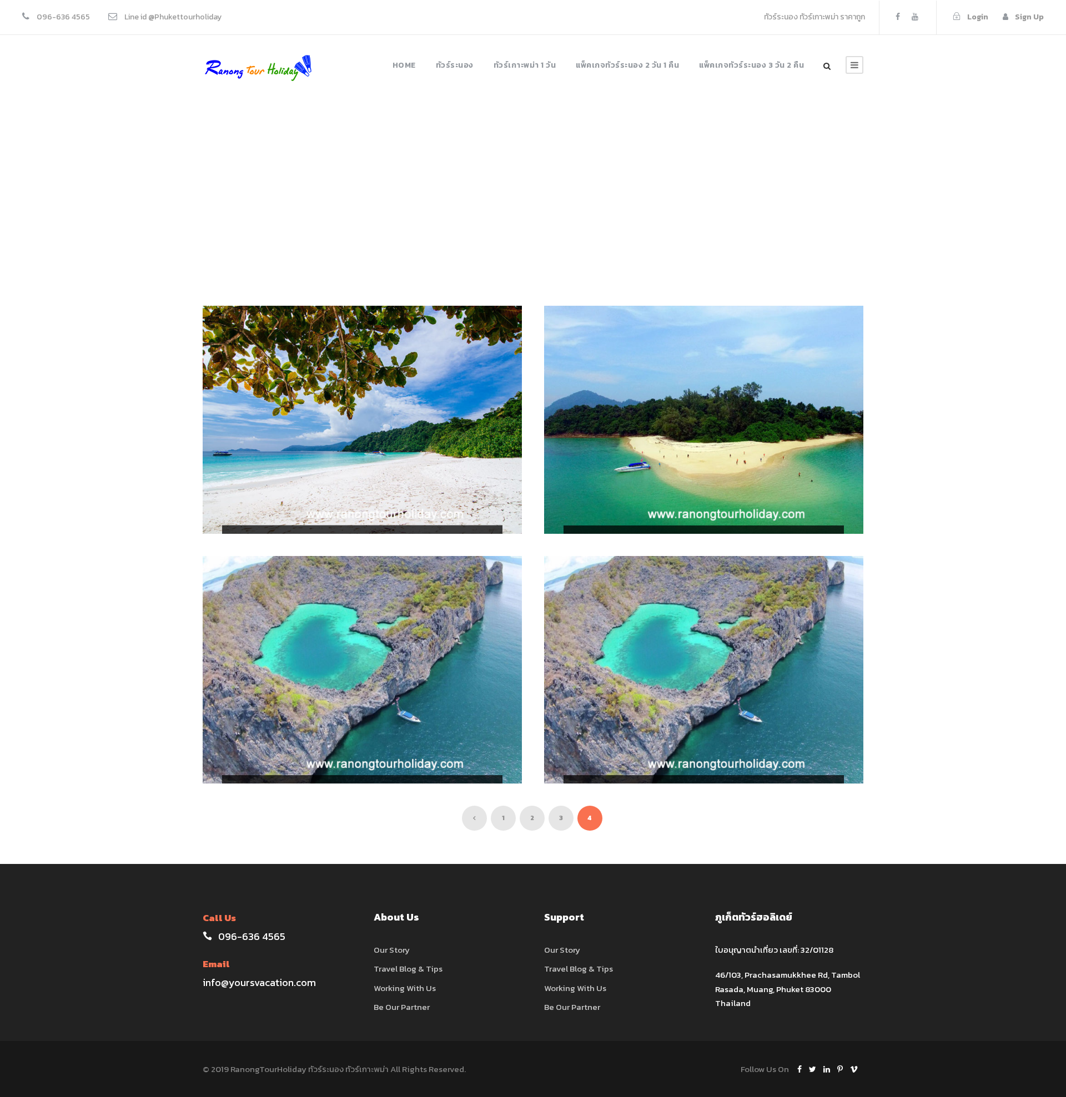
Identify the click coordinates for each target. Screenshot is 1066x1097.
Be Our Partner (402, 1006)
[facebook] (898, 17)
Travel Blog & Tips (408, 968)
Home (404, 65)
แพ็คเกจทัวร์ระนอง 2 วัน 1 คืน (627, 65)
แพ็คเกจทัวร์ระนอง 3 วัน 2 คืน (751, 65)
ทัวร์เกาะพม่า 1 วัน (525, 65)
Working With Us (405, 988)
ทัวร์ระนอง (455, 65)
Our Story (392, 949)
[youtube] (915, 17)
